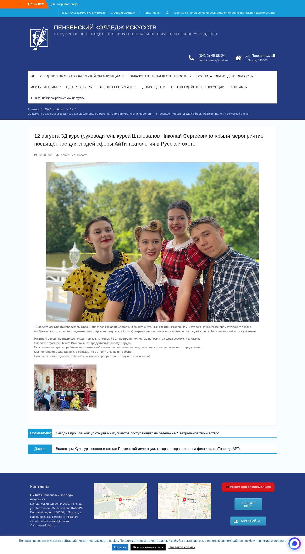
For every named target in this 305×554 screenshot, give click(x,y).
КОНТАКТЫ (239, 87)
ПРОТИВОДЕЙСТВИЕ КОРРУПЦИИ (197, 87)
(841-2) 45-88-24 (212, 56)
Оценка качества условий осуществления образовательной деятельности (224, 12)
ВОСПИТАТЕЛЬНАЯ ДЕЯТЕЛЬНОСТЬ (225, 76)
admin (65, 155)
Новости (82, 155)
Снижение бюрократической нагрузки (57, 98)
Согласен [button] (120, 547)
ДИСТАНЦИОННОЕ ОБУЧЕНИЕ (83, 12)
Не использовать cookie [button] (148, 547)
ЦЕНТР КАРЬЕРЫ (79, 87)
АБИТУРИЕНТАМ (44, 87)
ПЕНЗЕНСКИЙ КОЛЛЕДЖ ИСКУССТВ (105, 27)
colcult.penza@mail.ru (213, 60)
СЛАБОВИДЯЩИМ (122, 12)
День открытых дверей (65, 4)
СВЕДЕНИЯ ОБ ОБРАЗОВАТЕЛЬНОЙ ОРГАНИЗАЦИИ (80, 76)
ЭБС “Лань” (153, 12)
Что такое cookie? (181, 547)
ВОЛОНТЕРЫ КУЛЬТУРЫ (117, 87)
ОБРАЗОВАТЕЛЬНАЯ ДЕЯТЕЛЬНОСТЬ (158, 76)
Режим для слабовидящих (250, 486)
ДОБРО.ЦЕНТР (153, 87)
